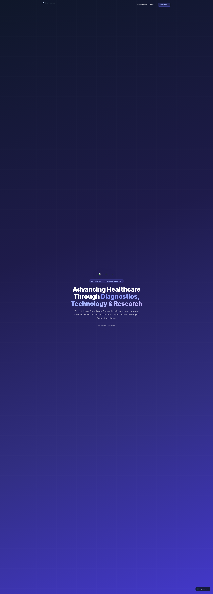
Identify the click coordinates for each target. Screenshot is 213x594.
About (152, 5)
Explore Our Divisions (108, 325)
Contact (165, 5)
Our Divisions (142, 5)
